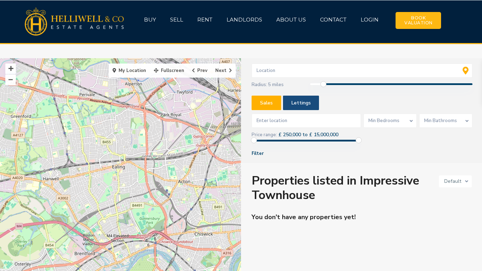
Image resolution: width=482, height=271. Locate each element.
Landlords (244, 19)
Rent (204, 19)
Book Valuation (418, 20)
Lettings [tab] (301, 103)
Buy (150, 19)
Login (370, 19)
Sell (176, 19)
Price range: (264, 134)
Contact (333, 19)
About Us (291, 19)
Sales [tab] (266, 103)
